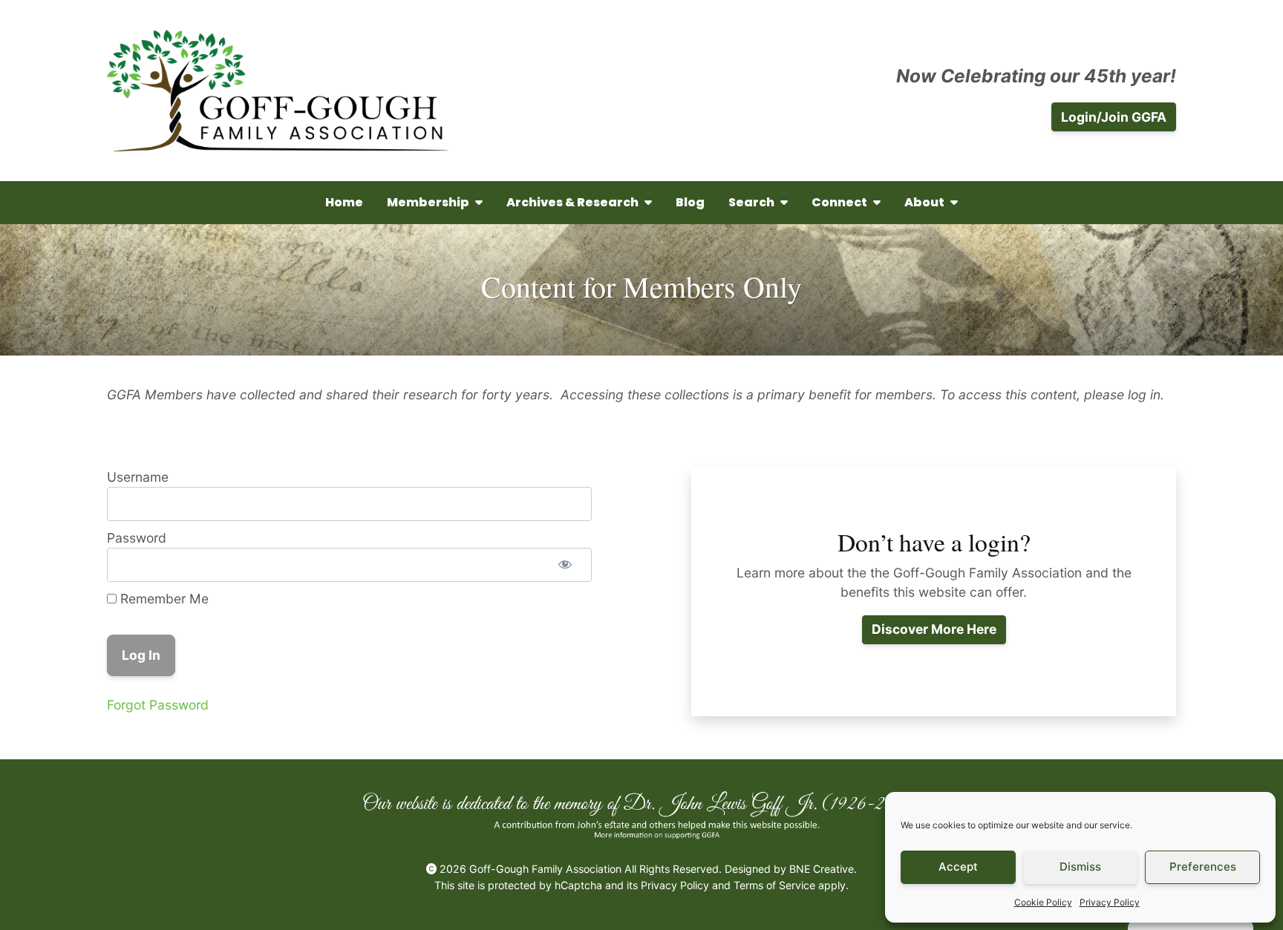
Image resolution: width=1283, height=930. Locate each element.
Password (136, 538)
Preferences (1202, 866)
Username (138, 477)
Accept (958, 866)
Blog (690, 202)
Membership (428, 202)
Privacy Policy (1110, 902)
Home (344, 202)
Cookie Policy (1043, 902)
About (924, 202)
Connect (839, 202)
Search (751, 202)
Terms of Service (774, 885)
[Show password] (565, 565)
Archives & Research (572, 202)
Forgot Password (158, 705)
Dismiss (1080, 866)
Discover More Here (934, 629)
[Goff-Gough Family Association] (277, 90)
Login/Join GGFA (1113, 117)
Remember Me (163, 598)
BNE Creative (821, 868)
